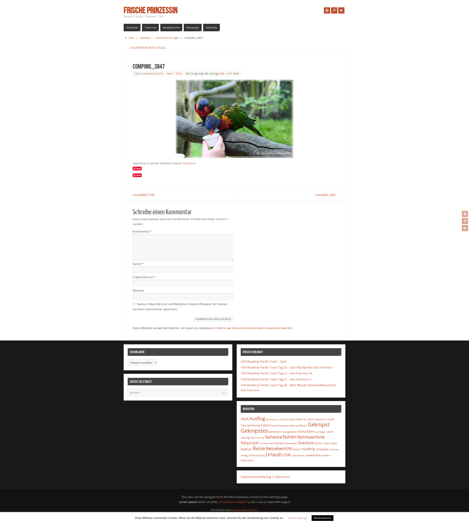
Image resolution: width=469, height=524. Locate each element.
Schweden (322, 449)
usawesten (313, 455)
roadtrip (308, 448)
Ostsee (279, 443)
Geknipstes (254, 430)
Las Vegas (320, 432)
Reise (259, 448)
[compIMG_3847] (234, 119)
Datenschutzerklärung (256, 477)
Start (131, 38)
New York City (257, 437)
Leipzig (245, 437)
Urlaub (274, 454)
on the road (266, 443)
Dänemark (320, 419)
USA (286, 455)
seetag (244, 455)
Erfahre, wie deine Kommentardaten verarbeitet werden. (254, 328)
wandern (326, 455)
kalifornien (275, 431)
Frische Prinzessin (151, 10)
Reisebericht (279, 448)
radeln (333, 443)
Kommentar (142, 231)
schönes (334, 449)
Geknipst (145, 38)
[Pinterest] (465, 221)
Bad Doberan (272, 419)
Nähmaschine (311, 437)
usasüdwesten (298, 455)
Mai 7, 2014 (174, 73)
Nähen (289, 437)
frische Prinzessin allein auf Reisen (288, 425)
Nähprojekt (250, 442)
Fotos (265, 425)
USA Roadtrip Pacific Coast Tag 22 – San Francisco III (276, 373)
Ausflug (257, 419)
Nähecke (273, 437)
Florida (255, 425)
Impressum (282, 477)
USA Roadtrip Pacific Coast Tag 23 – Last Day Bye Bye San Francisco (287, 367)
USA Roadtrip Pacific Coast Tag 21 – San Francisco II (276, 379)
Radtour (246, 449)
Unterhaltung (256, 455)
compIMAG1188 (143, 195)
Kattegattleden (290, 431)
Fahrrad (246, 425)
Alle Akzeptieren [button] (322, 518)
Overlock (306, 442)
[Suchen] (224, 393)
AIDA (245, 419)
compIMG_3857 (325, 195)
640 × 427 (225, 73)
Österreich (247, 460)
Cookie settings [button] (297, 518)
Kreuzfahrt (306, 431)
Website (138, 291)
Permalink (189, 163)
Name (138, 264)
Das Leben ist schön (301, 419)
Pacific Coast (322, 443)
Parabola (236, 510)
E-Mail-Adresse (144, 277)
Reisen (297, 449)
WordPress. (251, 510)
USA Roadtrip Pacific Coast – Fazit (264, 362)
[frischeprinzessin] (465, 214)
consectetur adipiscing (234, 502)
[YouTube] (465, 228)
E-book (330, 419)
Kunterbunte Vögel (167, 38)
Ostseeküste (291, 443)
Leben (330, 431)
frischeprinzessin (151, 73)
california (284, 419)
